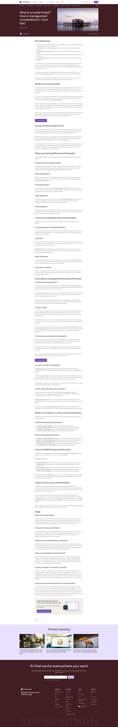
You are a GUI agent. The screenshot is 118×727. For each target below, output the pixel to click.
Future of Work (47, 5)
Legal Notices (81, 703)
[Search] (81, 2)
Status (67, 706)
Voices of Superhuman (66, 5)
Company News (30, 5)
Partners (68, 709)
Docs (56, 701)
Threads (94, 701)
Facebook (94, 704)
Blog (67, 701)
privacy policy (59, 679)
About (67, 694)
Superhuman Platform (70, 714)
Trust (79, 696)
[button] (83, 706)
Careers (67, 699)
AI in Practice (39, 5)
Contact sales (86, 2)
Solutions (41, 2)
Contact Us (68, 692)
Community (68, 711)
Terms (79, 692)
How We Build (55, 5)
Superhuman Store (59, 706)
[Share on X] (97, 34)
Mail (56, 696)
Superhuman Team (26, 33)
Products (34, 2)
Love (62, 2)
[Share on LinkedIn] (95, 34)
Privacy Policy (81, 694)
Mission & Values (69, 696)
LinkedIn (94, 692)
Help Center (68, 704)
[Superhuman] (25, 2)
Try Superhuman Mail (40, 120)
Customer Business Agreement (82, 700)
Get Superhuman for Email (44, 611)
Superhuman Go (58, 692)
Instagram (94, 699)
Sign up (96, 2)
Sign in (91, 2)
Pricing (57, 2)
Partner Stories (76, 5)
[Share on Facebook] (93, 34)
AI (45, 2)
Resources (51, 2)
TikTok (94, 696)
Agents (56, 694)
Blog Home (22, 5)
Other (21, 27)
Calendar (57, 699)
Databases (57, 704)
